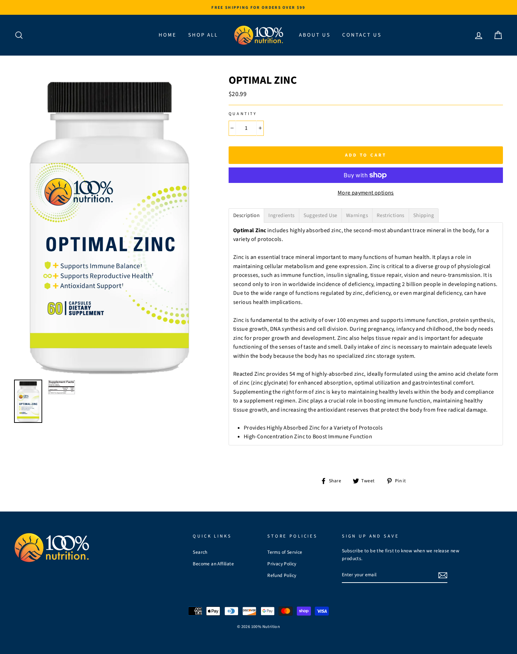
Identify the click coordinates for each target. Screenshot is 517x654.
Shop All (203, 35)
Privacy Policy (281, 563)
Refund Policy (281, 575)
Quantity (243, 114)
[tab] (246, 215)
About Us (315, 35)
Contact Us (362, 35)
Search (200, 552)
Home (168, 35)
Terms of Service (284, 552)
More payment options (366, 193)
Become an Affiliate (213, 563)
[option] (258, 7)
